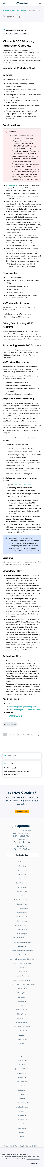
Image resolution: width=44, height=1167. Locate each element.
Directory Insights (22, 891)
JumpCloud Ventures (22, 1107)
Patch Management (22, 908)
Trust (16, 1146)
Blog (22, 1052)
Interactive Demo (22, 1060)
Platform (21, 862)
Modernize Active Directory (22, 980)
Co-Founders (22, 1090)
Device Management (22, 887)
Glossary (22, 1132)
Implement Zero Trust (22, 976)
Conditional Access (22, 883)
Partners (21, 1001)
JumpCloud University (22, 1069)
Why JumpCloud (22, 993)
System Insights (22, 933)
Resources (21, 1035)
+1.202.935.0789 (25, 831)
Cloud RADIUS (22, 879)
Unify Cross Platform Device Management (22, 984)
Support (21, 1115)
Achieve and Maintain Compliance (22, 950)
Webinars (22, 1048)
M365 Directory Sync (16, 716)
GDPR (35, 1146)
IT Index (22, 1056)
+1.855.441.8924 (23, 833)
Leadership (22, 1086)
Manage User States (11, 774)
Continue (34, 1163)
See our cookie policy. (33, 1159)
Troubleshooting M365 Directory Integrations (25, 709)
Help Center (22, 1128)
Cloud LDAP (22, 874)
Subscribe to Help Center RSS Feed (16, 30)
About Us (21, 1077)
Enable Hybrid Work (22, 967)
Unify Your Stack (22, 988)
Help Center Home (9, 11)
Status (22, 1136)
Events (22, 1043)
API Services (22, 866)
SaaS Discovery (22, 921)
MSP (22, 1005)
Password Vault (22, 904)
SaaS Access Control (22, 917)
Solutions (21, 946)
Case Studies (22, 1065)
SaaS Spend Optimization (22, 925)
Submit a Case (22, 811)
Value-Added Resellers (22, 1031)
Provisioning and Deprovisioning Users (22, 706)
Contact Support (22, 1119)
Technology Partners (22, 1022)
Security (28, 1146)
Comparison (22, 997)
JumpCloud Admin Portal (22, 485)
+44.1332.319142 (23, 836)
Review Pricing (22, 855)
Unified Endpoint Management (22, 938)
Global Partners (22, 1018)
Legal (22, 1146)
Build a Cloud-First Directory (22, 963)
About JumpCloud (22, 1081)
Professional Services (22, 1124)
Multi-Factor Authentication (22, 900)
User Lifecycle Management (22, 942)
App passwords (11, 185)
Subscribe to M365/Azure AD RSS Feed (17, 34)
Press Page (22, 1098)
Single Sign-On (22, 929)
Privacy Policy (8, 1146)
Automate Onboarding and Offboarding (22, 959)
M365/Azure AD (22, 11)
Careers (22, 1094)
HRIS (22, 895)
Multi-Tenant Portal (22, 1010)
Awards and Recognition (22, 1103)
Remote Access (22, 912)
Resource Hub (22, 1039)
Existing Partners (22, 1014)
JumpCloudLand (22, 1073)
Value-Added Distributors (22, 1026)
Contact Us (22, 1111)
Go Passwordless (22, 972)
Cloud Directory (22, 870)
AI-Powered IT (22, 955)
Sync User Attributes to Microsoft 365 (16, 771)
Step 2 (12, 735)
